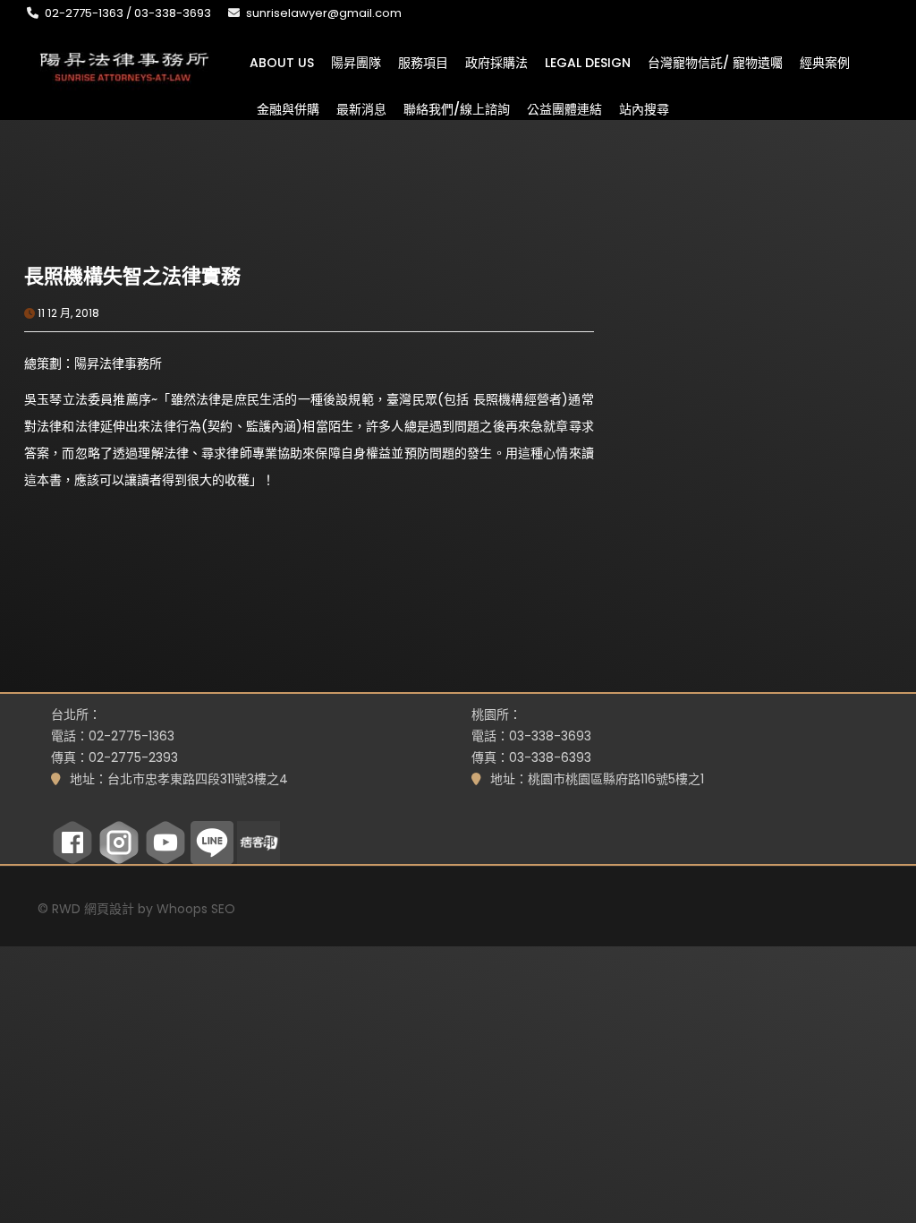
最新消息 (361, 108)
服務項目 (423, 62)
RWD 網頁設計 (93, 909)
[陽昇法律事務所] (125, 65)
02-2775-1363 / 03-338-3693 (128, 12)
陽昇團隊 (356, 62)
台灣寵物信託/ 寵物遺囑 (715, 62)
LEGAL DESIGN (588, 62)
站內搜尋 (644, 108)
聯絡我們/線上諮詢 (456, 108)
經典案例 (825, 62)
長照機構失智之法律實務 (132, 276)
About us (282, 62)
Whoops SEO (196, 909)
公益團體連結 (564, 108)
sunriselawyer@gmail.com (324, 12)
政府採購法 (496, 62)
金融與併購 (288, 108)
